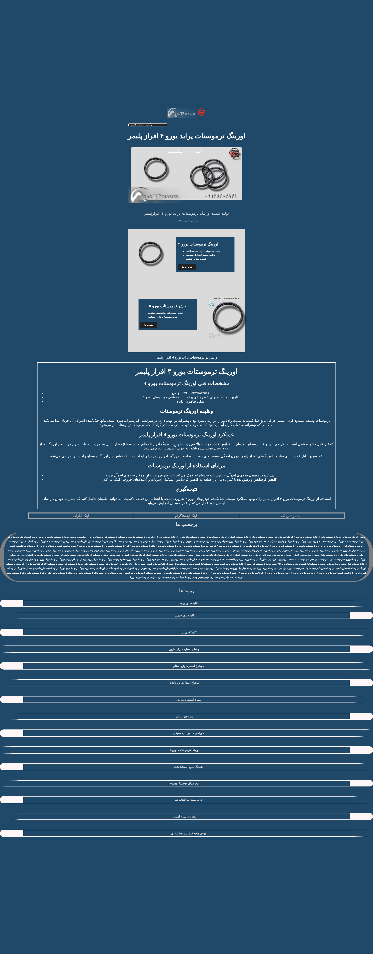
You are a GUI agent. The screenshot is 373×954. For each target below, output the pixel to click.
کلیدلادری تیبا (188, 632)
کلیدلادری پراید (188, 603)
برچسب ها (186, 524)
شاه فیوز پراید (184, 716)
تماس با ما (187, 266)
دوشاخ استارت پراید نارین (184, 649)
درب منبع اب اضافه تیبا (188, 799)
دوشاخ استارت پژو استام (188, 665)
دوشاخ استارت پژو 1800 (185, 682)
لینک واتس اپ (291, 516)
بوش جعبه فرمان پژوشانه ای (188, 833)
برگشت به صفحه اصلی (142, 124)
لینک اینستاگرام (186, 516)
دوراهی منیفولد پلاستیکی (188, 733)
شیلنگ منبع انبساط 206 (188, 766)
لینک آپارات (81, 516)
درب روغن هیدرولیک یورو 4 (184, 783)
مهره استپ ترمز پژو (188, 699)
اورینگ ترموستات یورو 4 (184, 750)
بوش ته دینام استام (184, 816)
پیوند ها (186, 590)
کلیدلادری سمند (184, 615)
